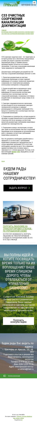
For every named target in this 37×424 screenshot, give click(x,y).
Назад (3, 161)
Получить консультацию (18, 320)
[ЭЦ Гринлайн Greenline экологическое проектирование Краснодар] (11, 5)
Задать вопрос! (18, 188)
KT (21, 420)
